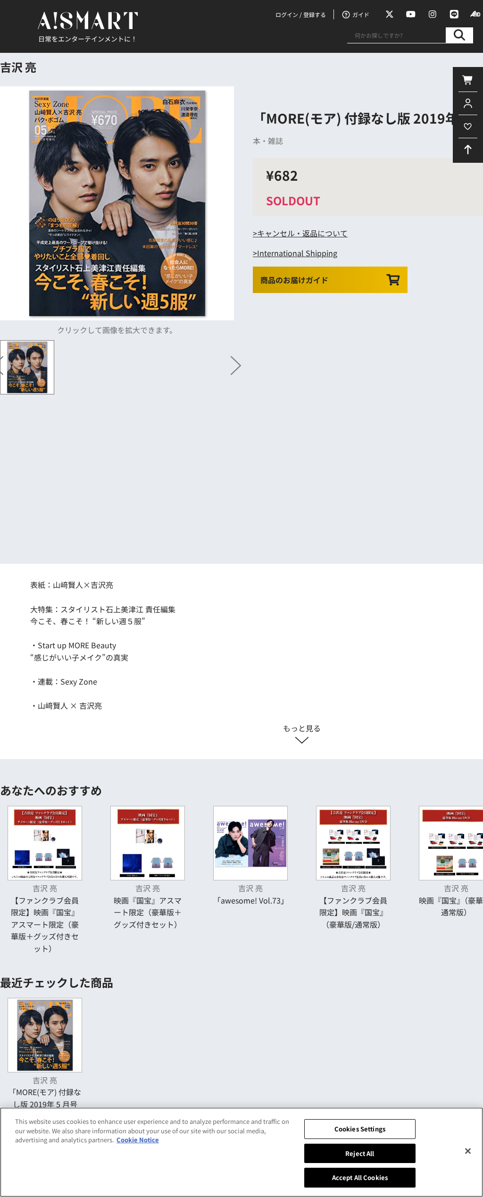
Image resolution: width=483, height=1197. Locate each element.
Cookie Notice (138, 1139)
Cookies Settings (359, 1128)
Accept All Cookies (360, 1177)
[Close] (468, 1151)
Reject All (359, 1153)
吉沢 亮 (18, 67)
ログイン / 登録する (300, 14)
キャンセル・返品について (302, 233)
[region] (241, 1152)
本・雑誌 (268, 140)
